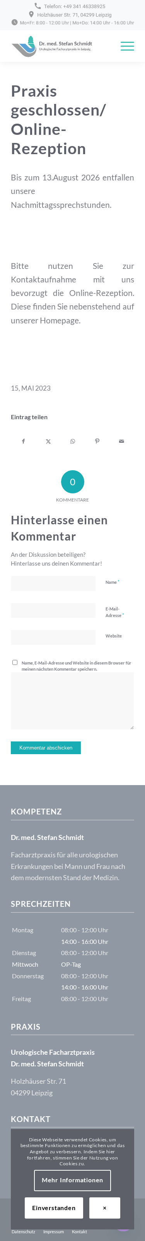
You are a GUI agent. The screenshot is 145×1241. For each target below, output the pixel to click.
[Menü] (123, 46)
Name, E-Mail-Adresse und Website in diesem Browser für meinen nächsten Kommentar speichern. (76, 666)
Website (114, 635)
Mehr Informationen (72, 1180)
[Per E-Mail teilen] (122, 441)
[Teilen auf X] (48, 441)
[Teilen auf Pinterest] (97, 441)
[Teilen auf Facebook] (23, 441)
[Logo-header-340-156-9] (60, 46)
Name (112, 582)
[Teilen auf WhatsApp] (73, 441)
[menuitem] (123, 46)
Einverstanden (53, 1208)
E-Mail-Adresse (115, 612)
